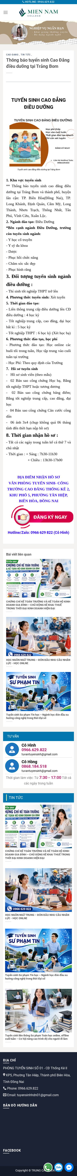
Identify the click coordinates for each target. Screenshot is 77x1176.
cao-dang (12, 54)
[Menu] (5, 12)
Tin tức (26, 54)
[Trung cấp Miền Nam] (38, 12)
